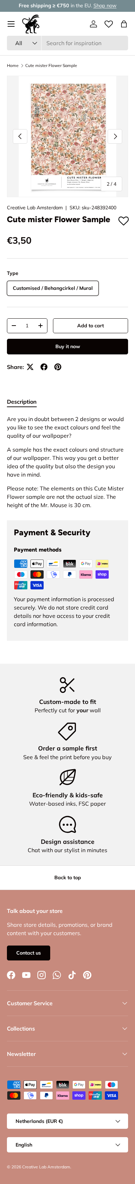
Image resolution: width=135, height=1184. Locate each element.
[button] (124, 24)
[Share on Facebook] (44, 367)
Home (13, 66)
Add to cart (90, 325)
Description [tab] (22, 401)
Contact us (28, 953)
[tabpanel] (67, 462)
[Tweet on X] (30, 367)
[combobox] (67, 43)
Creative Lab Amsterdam (35, 207)
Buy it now (67, 346)
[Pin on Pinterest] (58, 367)
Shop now (105, 5)
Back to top (67, 877)
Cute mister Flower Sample (51, 66)
